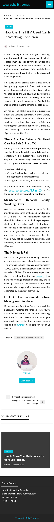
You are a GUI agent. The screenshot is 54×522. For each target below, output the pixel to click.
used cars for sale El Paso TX (29, 337)
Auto (19, 16)
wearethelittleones (16, 4)
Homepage (8, 16)
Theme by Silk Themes (27, 517)
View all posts (27, 380)
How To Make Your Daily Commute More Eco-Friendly (24, 457)
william (11, 46)
